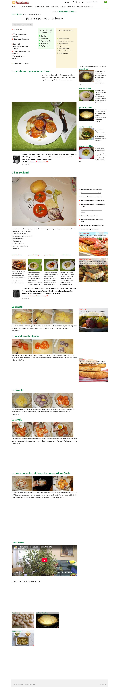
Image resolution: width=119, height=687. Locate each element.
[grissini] (93, 370)
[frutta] (93, 320)
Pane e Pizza (54, 6)
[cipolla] (63, 346)
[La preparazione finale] (22, 483)
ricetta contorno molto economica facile (92, 200)
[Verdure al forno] (19, 264)
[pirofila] (22, 400)
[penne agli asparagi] (35, 265)
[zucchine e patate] (68, 265)
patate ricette (17, 14)
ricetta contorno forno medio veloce (91, 189)
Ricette (14, 6)
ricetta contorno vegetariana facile (91, 193)
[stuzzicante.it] (21, 2)
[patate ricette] (23, 638)
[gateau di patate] (47, 620)
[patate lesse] (87, 76)
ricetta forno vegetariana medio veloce (92, 225)
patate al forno (17, 613)
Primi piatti (30, 6)
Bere (73, 6)
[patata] (22, 317)
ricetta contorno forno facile (89, 215)
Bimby (69, 6)
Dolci (47, 6)
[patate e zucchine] (87, 153)
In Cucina (80, 6)
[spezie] (22, 430)
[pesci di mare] (93, 270)
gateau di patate (42, 613)
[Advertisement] (32, 11)
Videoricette (88, 6)
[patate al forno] (23, 620)
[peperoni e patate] (52, 265)
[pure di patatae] (87, 95)
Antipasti (22, 6)
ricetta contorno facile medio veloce (91, 196)
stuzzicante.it (63, 12)
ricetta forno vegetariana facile (90, 229)
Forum (67, 2)
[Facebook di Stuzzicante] (73, 2)
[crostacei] (93, 244)
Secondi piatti (39, 6)
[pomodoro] (22, 346)
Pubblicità (103, 684)
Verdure (62, 6)
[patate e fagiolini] (87, 134)
